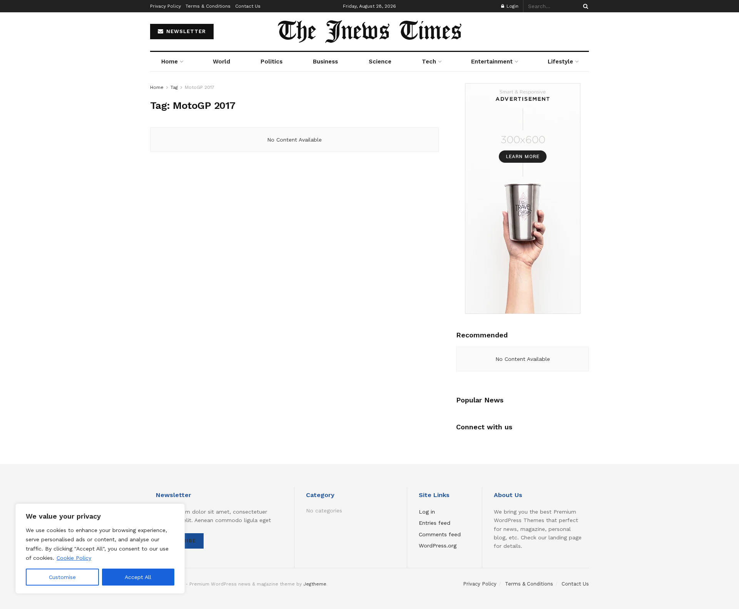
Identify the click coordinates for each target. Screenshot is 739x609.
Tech (429, 61)
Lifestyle (560, 61)
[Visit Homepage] (369, 31)
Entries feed (434, 523)
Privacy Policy (165, 6)
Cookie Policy (74, 558)
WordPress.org (437, 545)
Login (511, 6)
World (221, 61)
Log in (427, 512)
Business (325, 61)
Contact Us (248, 6)
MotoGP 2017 (199, 87)
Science (380, 61)
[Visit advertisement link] (522, 198)
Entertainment (492, 61)
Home (169, 61)
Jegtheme (314, 584)
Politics (272, 61)
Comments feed (440, 534)
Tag (174, 87)
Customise (62, 577)
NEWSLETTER (185, 31)
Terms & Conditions (208, 6)
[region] (100, 549)
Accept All (138, 577)
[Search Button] (584, 6)
